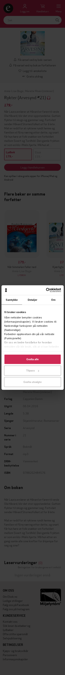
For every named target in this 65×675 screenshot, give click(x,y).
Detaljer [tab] (32, 299)
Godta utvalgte (32, 381)
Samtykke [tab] (12, 299)
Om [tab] (53, 299)
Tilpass (30, 370)
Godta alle (32, 359)
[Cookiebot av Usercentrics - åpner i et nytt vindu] (46, 290)
